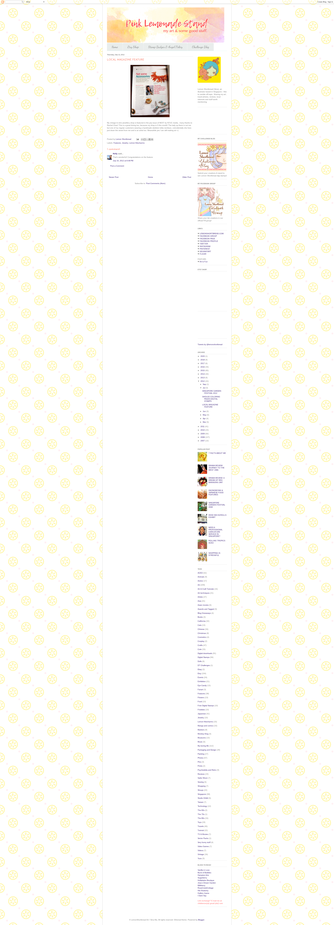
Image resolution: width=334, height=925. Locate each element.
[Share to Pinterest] (152, 139)
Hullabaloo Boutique (206, 880)
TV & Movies (203, 834)
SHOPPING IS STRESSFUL (214, 554)
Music (200, 742)
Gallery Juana (203, 893)
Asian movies (203, 605)
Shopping (201, 786)
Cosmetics (202, 637)
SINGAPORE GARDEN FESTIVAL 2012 (211, 392)
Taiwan (200, 802)
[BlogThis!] (144, 139)
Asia (199, 601)
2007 (203, 441)
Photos (200, 758)
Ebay (200, 669)
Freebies (201, 710)
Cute (200, 649)
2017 (203, 363)
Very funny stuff (204, 842)
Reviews (201, 774)
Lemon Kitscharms (137, 143)
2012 (203, 381)
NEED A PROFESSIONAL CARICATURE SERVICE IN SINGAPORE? (215, 531)
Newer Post (113, 177)
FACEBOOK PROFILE (209, 241)
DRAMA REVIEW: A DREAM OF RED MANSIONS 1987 (216, 480)
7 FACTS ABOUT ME (217, 453)
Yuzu (200, 858)
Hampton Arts (203, 875)
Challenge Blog (200, 47)
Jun (204, 411)
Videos (200, 850)
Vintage (201, 854)
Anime (200, 581)
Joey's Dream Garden (207, 883)
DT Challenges (204, 665)
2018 (203, 360)
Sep (205, 384)
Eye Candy (202, 685)
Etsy (199, 673)
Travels (201, 826)
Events (200, 677)
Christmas (202, 633)
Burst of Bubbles (204, 873)
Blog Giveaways (204, 613)
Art (199, 585)
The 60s (201, 810)
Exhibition (202, 681)
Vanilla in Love (204, 870)
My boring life (203, 746)
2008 (203, 437)
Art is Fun (204, 262)
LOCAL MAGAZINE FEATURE (210, 406)
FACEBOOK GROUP (208, 236)
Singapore (202, 794)
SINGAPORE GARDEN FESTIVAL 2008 (216, 505)
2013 (203, 378)
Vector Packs (203, 838)
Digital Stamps (204, 657)
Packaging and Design (207, 750)
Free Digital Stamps (206, 706)
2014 (203, 374)
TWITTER (204, 244)
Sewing (201, 782)
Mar (205, 422)
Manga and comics (205, 726)
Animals (201, 577)
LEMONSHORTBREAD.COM (212, 233)
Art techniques (204, 593)
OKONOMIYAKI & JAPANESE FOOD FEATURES (215, 492)
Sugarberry (202, 878)
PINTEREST (205, 249)
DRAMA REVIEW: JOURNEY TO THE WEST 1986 (216, 467)
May (205, 415)
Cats (199, 625)
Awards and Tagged (206, 609)
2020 (203, 356)
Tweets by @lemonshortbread (210, 344)
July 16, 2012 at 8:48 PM (123, 161)
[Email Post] (137, 139)
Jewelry (125, 143)
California (201, 621)
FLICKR (203, 254)
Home (115, 47)
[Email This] (142, 139)
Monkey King (203, 734)
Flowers (201, 697)
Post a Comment (117, 166)
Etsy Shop (133, 47)
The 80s (201, 818)
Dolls (200, 661)
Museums (202, 738)
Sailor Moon (203, 778)
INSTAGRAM (205, 246)
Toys (199, 822)
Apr (204, 418)
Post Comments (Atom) (155, 183)
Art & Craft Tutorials (206, 589)
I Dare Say (202, 896)
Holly (115, 154)
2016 (203, 367)
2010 (203, 430)
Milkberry (201, 885)
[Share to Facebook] (149, 139)
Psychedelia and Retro (207, 770)
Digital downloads (205, 653)
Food (200, 701)
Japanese (202, 714)
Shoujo (200, 790)
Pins (199, 762)
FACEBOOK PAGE (207, 239)
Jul (204, 388)
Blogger (201, 920)
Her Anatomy (203, 890)
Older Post (186, 177)
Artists (200, 597)
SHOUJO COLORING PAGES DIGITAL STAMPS (211, 399)
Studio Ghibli (203, 798)
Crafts (200, 645)
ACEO (200, 573)
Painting (201, 754)
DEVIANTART (205, 251)
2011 (203, 426)
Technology (202, 806)
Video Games (203, 846)
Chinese (201, 629)
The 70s (201, 814)
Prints (200, 766)
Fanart (200, 689)
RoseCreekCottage (205, 888)
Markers (201, 730)
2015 (203, 370)
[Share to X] (147, 139)
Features (117, 143)
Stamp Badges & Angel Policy (165, 47)
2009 (203, 434)
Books (200, 617)
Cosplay (201, 641)
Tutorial (201, 830)
